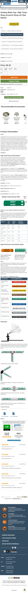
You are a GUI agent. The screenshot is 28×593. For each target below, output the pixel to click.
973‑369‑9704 (19, 84)
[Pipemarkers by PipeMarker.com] (7, 4)
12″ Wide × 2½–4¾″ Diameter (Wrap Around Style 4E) (12, 38)
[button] (25, 590)
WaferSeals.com (23, 582)
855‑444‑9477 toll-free (10, 557)
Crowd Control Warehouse (16, 581)
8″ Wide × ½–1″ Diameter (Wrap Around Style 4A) (11, 30)
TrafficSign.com (22, 581)
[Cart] (26, 4)
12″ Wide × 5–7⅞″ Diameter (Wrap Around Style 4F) (11, 41)
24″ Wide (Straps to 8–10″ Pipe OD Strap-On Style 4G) (12, 45)
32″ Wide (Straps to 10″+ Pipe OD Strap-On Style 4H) (12, 48)
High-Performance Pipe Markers (19, 9)
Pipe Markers (9, 9)
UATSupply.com (16, 582)
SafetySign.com (9, 581)
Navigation (1, 4)
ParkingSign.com (4, 582)
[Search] (27, 6)
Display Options (8, 498)
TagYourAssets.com (11, 582)
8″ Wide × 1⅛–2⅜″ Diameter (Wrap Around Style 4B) (12, 34)
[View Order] (12, 5)
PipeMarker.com (4, 9)
